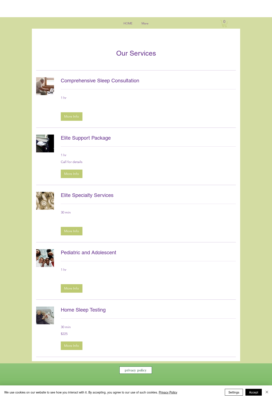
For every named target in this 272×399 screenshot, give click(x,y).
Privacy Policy (168, 392)
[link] (148, 80)
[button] (224, 23)
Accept (253, 392)
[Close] (266, 392)
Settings (233, 392)
